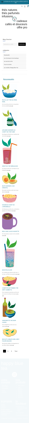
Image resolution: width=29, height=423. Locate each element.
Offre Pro (22, 27)
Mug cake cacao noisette (10, 231)
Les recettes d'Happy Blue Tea (11, 67)
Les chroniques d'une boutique (11, 58)
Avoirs (3, 390)
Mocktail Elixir (7, 270)
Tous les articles (8, 64)
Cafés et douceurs (16, 24)
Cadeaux (20, 393)
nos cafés (20, 395)
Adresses (4, 392)
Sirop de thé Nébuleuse (10, 166)
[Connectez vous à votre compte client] (25, 6)
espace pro (20, 397)
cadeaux (22, 21)
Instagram (14, 374)
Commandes (5, 388)
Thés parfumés (10, 13)
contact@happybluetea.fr (22, 415)
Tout (16, 351)
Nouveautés (7, 55)
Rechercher (22, 44)
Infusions (7, 16)
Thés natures (9, 9)
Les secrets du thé (8, 61)
